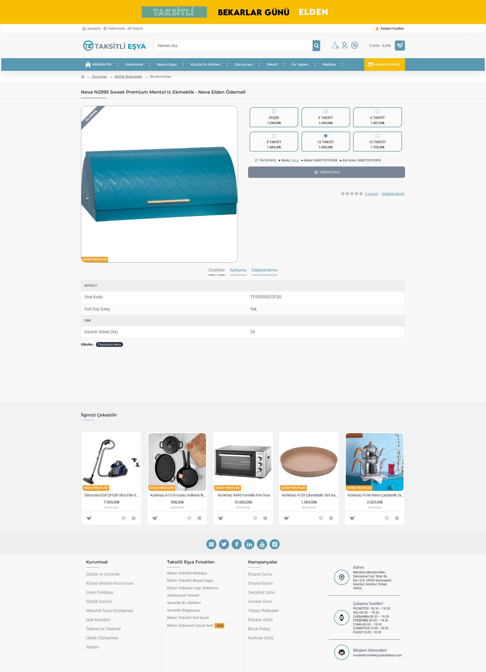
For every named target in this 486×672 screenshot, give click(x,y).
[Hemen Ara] (316, 45)
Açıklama (238, 270)
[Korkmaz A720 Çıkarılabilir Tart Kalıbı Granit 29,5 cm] (309, 462)
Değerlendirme (264, 270)
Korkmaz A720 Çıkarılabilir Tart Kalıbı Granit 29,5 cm (310, 495)
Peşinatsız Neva (109, 344)
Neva (295, 160)
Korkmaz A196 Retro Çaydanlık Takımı (375, 495)
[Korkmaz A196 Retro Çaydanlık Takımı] (374, 462)
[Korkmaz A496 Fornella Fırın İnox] (243, 462)
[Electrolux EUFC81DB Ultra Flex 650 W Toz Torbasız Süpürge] (111, 462)
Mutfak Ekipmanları (128, 76)
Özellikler (217, 270)
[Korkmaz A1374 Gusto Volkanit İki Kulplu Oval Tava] (177, 462)
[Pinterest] (275, 544)
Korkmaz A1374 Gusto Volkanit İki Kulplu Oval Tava (178, 495)
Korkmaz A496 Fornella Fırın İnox (244, 495)
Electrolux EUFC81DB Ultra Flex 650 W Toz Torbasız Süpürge (112, 495)
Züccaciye (99, 76)
